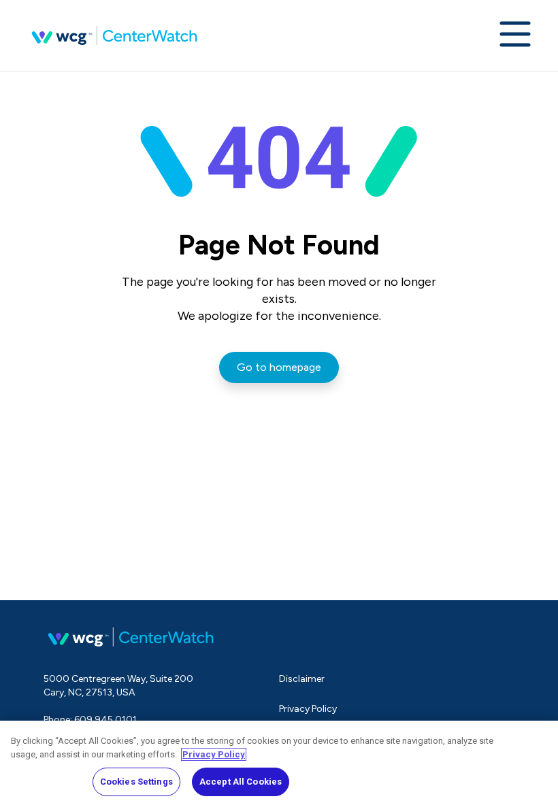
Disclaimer (302, 679)
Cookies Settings (136, 781)
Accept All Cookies (240, 781)
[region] (279, 762)
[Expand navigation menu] (515, 35)
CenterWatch (114, 35)
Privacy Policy (308, 709)
